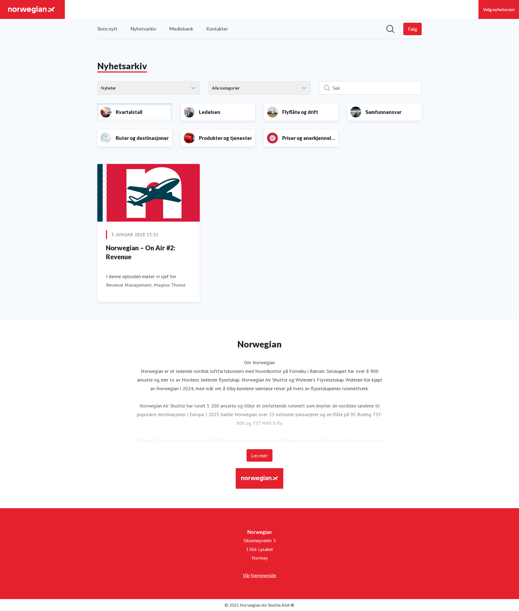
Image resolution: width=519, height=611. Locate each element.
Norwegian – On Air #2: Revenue (140, 252)
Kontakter (217, 29)
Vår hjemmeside (259, 575)
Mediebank (181, 29)
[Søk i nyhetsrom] (390, 29)
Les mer (259, 455)
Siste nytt (107, 29)
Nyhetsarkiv (143, 29)
